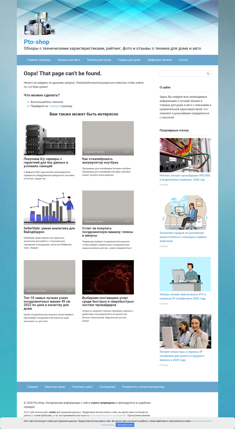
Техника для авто (68, 60)
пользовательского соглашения (108, 415)
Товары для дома (129, 60)
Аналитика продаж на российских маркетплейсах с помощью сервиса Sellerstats (183, 237)
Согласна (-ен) (125, 425)
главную (54, 106)
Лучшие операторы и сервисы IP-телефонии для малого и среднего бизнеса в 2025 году (182, 356)
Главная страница (38, 60)
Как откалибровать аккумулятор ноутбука (100, 160)
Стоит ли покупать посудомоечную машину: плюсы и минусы (107, 231)
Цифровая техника (160, 60)
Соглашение (107, 386)
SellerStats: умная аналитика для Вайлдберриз (49, 230)
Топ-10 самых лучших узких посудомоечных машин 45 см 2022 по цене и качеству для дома (47, 303)
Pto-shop (36, 42)
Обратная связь (55, 386)
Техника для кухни (99, 60)
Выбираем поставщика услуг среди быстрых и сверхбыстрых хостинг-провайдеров (108, 301)
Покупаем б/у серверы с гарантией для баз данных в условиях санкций (46, 162)
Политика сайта (82, 386)
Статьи (183, 60)
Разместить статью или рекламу (143, 386)
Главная (32, 386)
